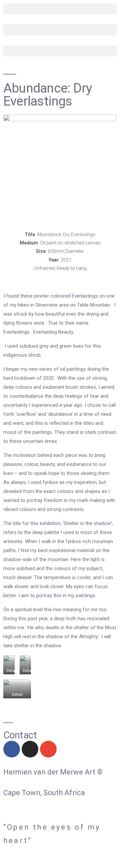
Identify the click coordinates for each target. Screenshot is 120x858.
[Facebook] (11, 749)
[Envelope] (48, 749)
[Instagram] (30, 749)
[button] (60, 8)
